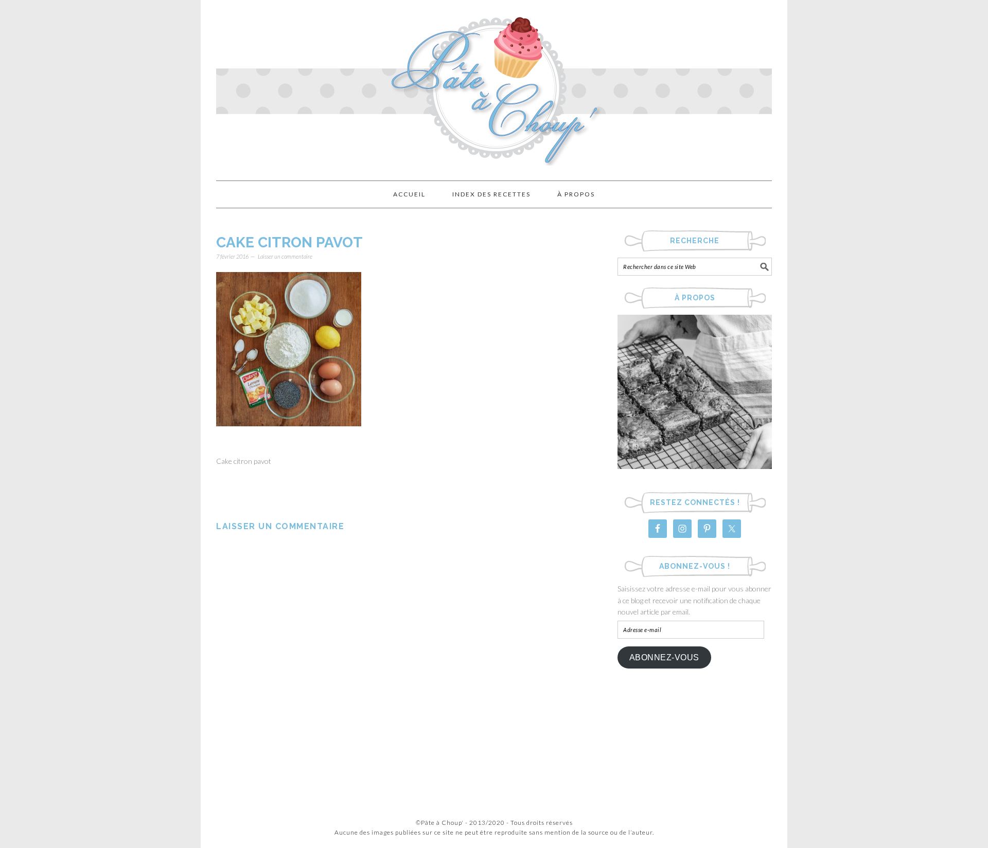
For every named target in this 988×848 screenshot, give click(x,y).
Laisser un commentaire (285, 256)
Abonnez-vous (664, 657)
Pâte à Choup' (494, 85)
